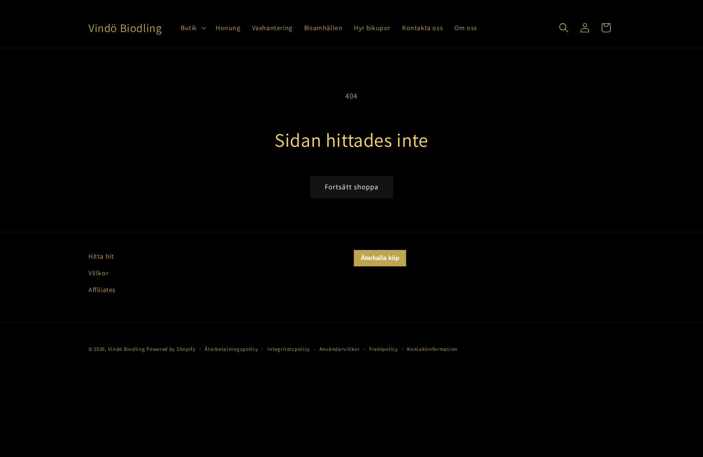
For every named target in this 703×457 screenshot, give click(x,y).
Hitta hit (101, 256)
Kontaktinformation (432, 349)
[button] (192, 28)
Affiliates (102, 289)
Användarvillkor (339, 349)
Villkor (98, 273)
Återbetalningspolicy (231, 349)
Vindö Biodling (126, 349)
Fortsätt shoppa (352, 186)
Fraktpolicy (383, 349)
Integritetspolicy (288, 349)
